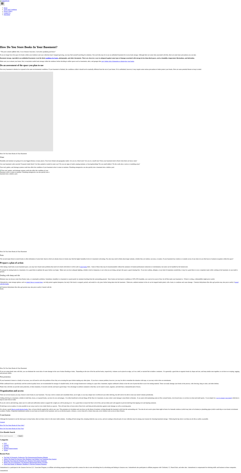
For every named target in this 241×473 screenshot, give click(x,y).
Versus (6, 450)
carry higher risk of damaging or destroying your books (117, 61)
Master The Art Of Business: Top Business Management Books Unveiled (25, 462)
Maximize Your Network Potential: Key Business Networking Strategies (25, 461)
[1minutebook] (4, 1)
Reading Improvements (11, 448)
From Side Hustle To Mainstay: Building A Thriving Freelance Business (25, 464)
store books (83, 267)
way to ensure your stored (224, 398)
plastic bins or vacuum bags (34, 282)
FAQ (5, 443)
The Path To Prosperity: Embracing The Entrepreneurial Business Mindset (26, 457)
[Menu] (2, 4)
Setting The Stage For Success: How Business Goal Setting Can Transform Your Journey (30, 459)
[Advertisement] (120, 30)
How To (6, 447)
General (2, 422)
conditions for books (51, 58)
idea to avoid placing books (19, 409)
